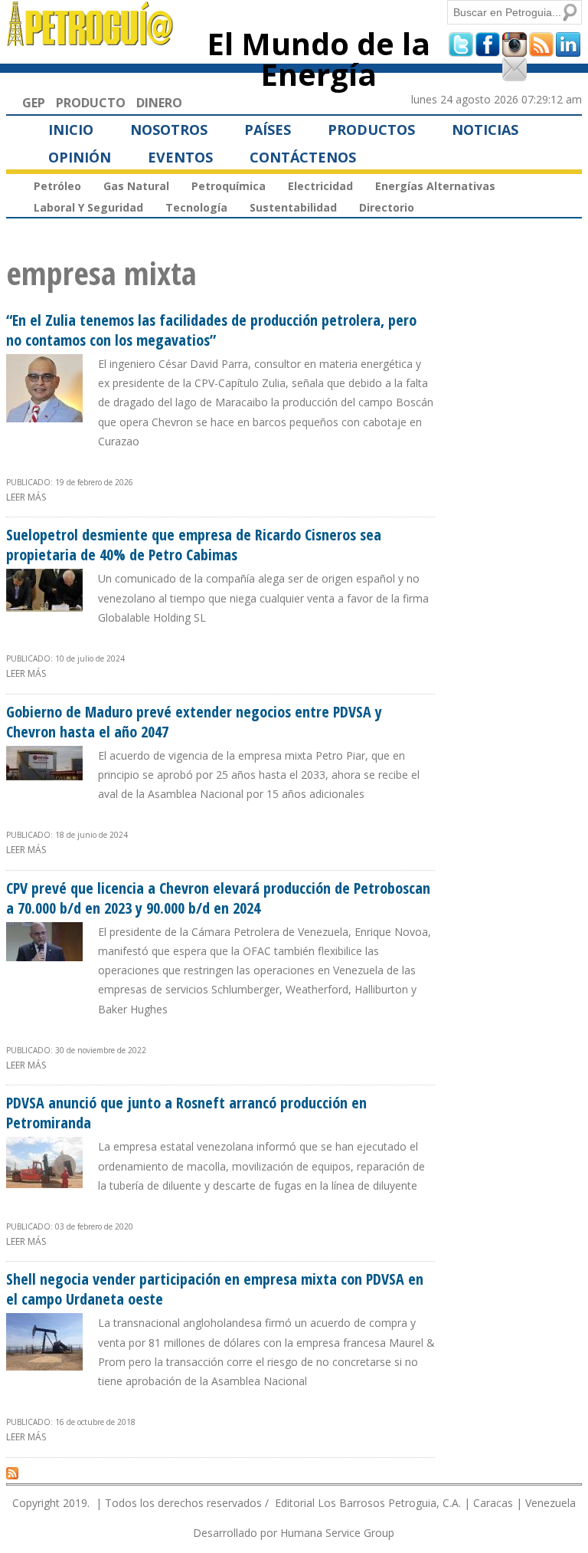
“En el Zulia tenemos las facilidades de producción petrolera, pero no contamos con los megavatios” (211, 330)
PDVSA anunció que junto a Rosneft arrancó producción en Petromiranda (186, 1112)
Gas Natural (136, 186)
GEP (33, 102)
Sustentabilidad (293, 207)
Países (267, 129)
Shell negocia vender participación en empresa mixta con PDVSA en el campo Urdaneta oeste (214, 1289)
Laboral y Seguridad (88, 207)
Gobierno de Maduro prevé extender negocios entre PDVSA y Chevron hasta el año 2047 (194, 721)
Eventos (180, 157)
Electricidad (320, 186)
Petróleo (57, 186)
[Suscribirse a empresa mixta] (12, 1472)
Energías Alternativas (435, 186)
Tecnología (196, 207)
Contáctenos (303, 157)
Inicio (70, 129)
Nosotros (168, 129)
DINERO (159, 102)
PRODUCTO (91, 102)
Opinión (79, 157)
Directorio (386, 207)
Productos (371, 129)
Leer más (26, 497)
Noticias (485, 129)
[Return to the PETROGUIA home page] (90, 39)
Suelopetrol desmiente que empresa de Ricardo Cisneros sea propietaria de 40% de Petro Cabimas (193, 544)
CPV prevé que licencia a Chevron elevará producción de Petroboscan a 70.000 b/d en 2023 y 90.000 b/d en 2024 (218, 898)
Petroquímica (228, 186)
